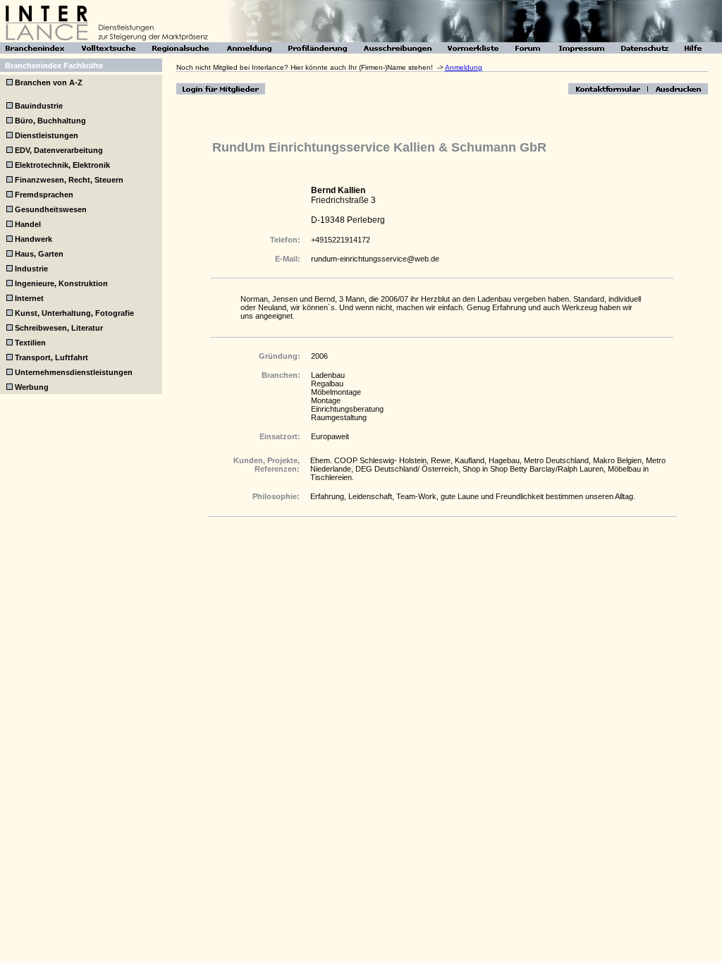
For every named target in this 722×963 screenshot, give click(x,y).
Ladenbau (328, 375)
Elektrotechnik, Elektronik (62, 165)
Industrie (31, 268)
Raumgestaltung (339, 417)
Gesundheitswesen (51, 209)
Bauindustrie (39, 106)
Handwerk (33, 239)
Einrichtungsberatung (347, 409)
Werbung (32, 387)
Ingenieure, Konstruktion (61, 283)
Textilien (30, 342)
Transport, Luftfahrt (51, 357)
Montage (326, 400)
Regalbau (327, 383)
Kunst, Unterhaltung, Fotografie (74, 313)
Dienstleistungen (46, 135)
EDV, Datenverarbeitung (59, 150)
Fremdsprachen (44, 194)
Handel (28, 224)
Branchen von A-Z (47, 82)
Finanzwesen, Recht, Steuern (69, 180)
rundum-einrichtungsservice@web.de (375, 258)
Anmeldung (463, 67)
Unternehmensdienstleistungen (74, 372)
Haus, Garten (39, 254)
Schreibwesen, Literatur (59, 328)
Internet (29, 298)
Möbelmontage (336, 392)
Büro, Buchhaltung (50, 120)
